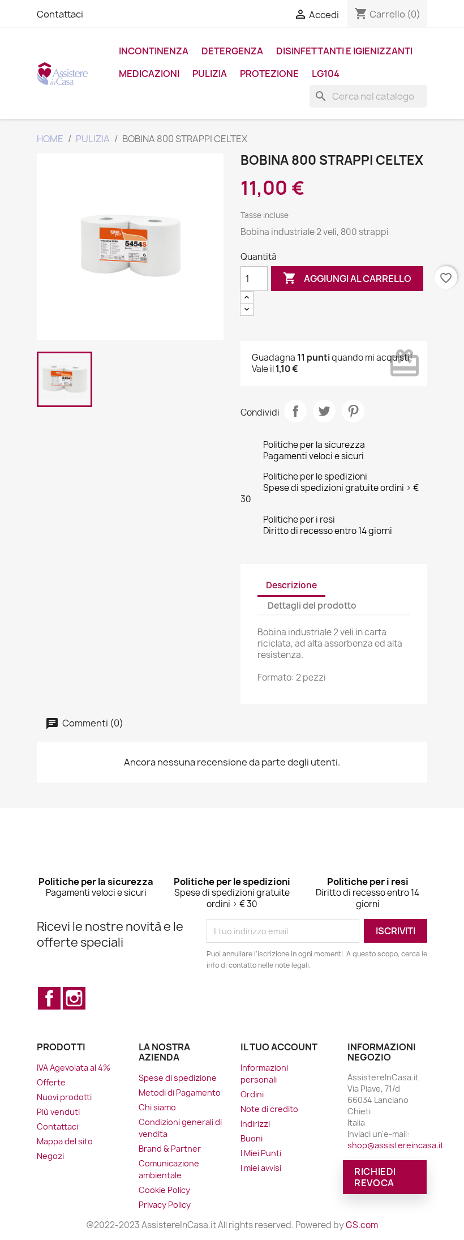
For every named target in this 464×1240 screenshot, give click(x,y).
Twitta (324, 411)
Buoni (251, 1138)
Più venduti (58, 1111)
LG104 (326, 73)
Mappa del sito (65, 1141)
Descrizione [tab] (291, 585)
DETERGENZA (232, 51)
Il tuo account (278, 1047)
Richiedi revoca (375, 1177)
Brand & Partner (170, 1148)
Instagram (74, 998)
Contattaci (60, 14)
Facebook (49, 998)
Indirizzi (255, 1123)
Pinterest (353, 411)
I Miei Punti (260, 1153)
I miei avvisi (260, 1167)
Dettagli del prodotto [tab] (312, 606)
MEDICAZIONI (149, 73)
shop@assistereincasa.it (395, 1145)
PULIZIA (209, 73)
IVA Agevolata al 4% (73, 1067)
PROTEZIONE (269, 73)
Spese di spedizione (178, 1077)
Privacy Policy (165, 1204)
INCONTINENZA (153, 51)
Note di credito (269, 1109)
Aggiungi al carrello (347, 278)
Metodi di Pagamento (180, 1092)
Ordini (252, 1094)
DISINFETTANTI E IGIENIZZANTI (344, 51)
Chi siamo (157, 1107)
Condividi (295, 411)
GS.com (362, 1225)
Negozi (50, 1156)
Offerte (51, 1082)
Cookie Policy (164, 1190)
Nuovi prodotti (64, 1097)
